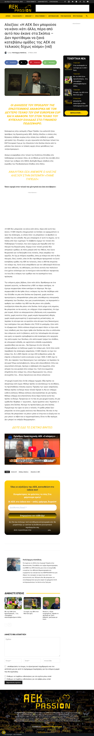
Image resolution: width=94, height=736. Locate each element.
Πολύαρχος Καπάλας (19, 52)
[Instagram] (68, 1)
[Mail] (72, 1)
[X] (84, 1)
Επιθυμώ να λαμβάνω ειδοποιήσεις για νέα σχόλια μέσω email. (29, 676)
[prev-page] (6, 624)
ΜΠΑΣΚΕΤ (28, 16)
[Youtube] (87, 1)
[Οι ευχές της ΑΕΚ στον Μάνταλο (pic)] (32, 603)
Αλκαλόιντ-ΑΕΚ (35, 472)
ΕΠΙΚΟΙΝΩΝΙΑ (54, 1)
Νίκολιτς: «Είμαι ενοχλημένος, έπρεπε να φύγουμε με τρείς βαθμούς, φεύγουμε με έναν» (50, 615)
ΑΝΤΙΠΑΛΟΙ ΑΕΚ (53, 16)
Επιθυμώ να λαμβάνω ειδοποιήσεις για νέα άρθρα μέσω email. (29, 679)
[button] (86, 16)
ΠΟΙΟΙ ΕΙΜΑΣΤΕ (31, 1)
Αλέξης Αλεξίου (23, 472)
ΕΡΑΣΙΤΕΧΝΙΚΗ (40, 16)
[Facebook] (65, 1)
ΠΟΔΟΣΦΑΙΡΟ (17, 16)
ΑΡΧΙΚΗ (8, 16)
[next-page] (9, 624)
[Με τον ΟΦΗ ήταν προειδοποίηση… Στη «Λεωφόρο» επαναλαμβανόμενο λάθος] (13, 603)
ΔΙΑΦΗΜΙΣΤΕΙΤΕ (42, 1)
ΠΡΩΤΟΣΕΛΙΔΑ (78, 16)
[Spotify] (76, 1)
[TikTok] (80, 1)
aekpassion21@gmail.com (51, 726)
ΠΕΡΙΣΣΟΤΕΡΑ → (76, 113)
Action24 (14, 472)
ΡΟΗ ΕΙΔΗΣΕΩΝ (66, 16)
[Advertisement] (62, 8)
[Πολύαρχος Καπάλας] (6, 53)
